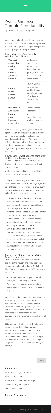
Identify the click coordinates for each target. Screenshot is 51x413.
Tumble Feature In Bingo (15, 388)
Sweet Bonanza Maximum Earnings (20, 380)
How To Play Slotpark (14, 376)
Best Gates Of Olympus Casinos (18, 372)
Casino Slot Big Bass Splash (17, 384)
